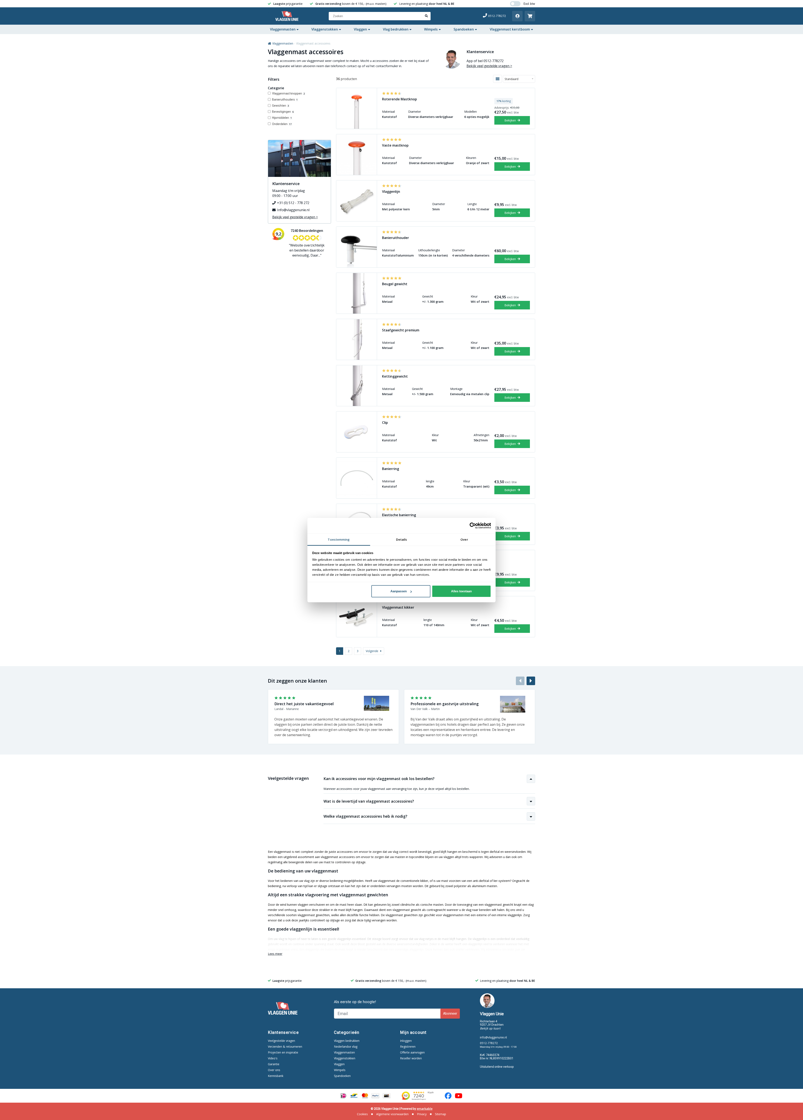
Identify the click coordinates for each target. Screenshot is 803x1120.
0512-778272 (497, 16)
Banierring (390, 468)
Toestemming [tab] (339, 539)
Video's (272, 1058)
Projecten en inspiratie (283, 1052)
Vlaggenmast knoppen (288, 93)
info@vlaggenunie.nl (493, 1037)
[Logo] (288, 16)
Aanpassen (398, 591)
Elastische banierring (399, 515)
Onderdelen (282, 124)
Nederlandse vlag (345, 1046)
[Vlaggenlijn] (356, 200)
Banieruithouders (285, 99)
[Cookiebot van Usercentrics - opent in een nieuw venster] (472, 525)
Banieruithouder (395, 237)
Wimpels (431, 29)
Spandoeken (464, 29)
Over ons (274, 1070)
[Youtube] (458, 1095)
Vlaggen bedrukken (346, 1041)
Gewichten (280, 105)
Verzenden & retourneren (285, 1046)
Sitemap (440, 1114)
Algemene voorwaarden (392, 1114)
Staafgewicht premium (400, 330)
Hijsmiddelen (282, 117)
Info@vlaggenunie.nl (293, 210)
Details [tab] (401, 539)
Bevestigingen (283, 111)
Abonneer (450, 1013)
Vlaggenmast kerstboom (510, 29)
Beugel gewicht (394, 284)
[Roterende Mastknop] (356, 108)
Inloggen (406, 1041)
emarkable (424, 1109)
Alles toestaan (461, 591)
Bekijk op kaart (490, 1028)
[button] (531, 681)
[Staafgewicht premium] (356, 339)
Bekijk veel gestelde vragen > (489, 66)
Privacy (422, 1114)
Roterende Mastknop (399, 99)
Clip (385, 422)
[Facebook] (448, 1095)
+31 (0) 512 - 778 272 (293, 203)
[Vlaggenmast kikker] (356, 616)
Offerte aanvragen (412, 1052)
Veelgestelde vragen (281, 1041)
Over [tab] (464, 539)
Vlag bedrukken (395, 29)
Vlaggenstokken (324, 29)
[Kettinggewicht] (356, 385)
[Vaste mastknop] (356, 154)
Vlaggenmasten (282, 29)
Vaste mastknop (395, 145)
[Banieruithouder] (356, 247)
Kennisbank (275, 1076)
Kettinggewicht (395, 376)
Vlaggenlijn (391, 191)
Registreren (408, 1046)
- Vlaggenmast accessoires (312, 43)
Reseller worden (411, 1058)
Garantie (273, 1064)
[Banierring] (356, 478)
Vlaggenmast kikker (398, 607)
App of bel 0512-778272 (485, 61)
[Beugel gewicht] (356, 293)
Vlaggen (360, 29)
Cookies (362, 1114)
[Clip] (356, 431)
